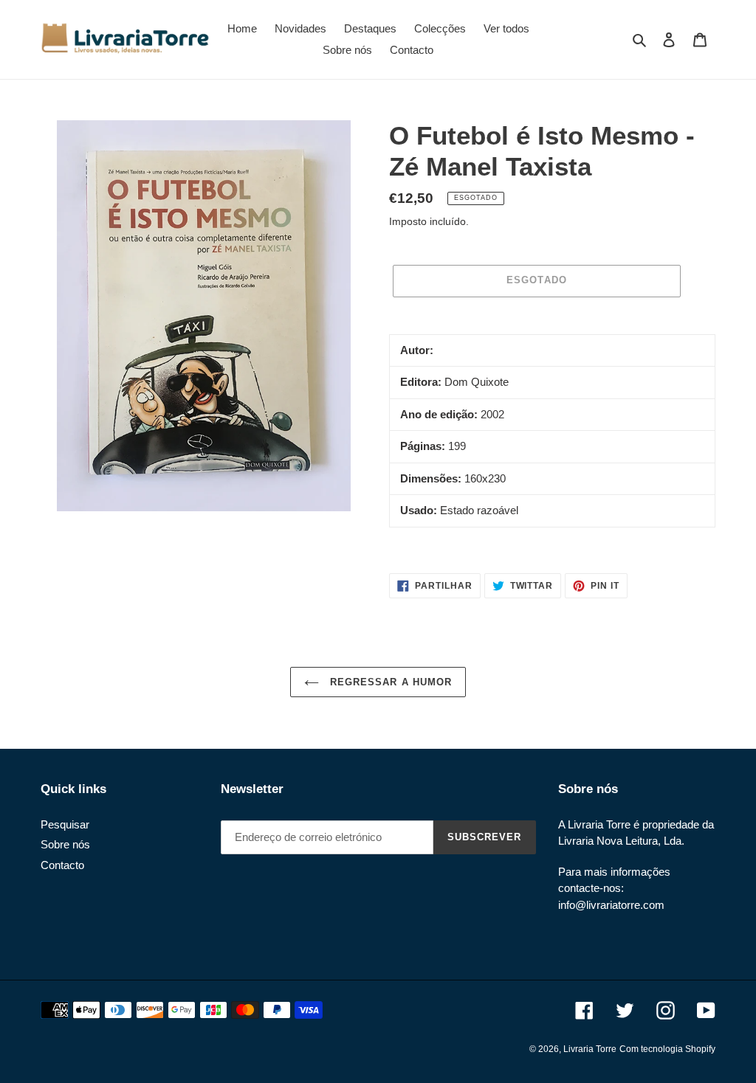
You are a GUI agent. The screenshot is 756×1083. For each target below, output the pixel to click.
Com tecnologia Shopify (667, 1049)
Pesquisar (65, 824)
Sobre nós (65, 844)
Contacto (62, 865)
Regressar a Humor (389, 682)
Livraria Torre (589, 1049)
